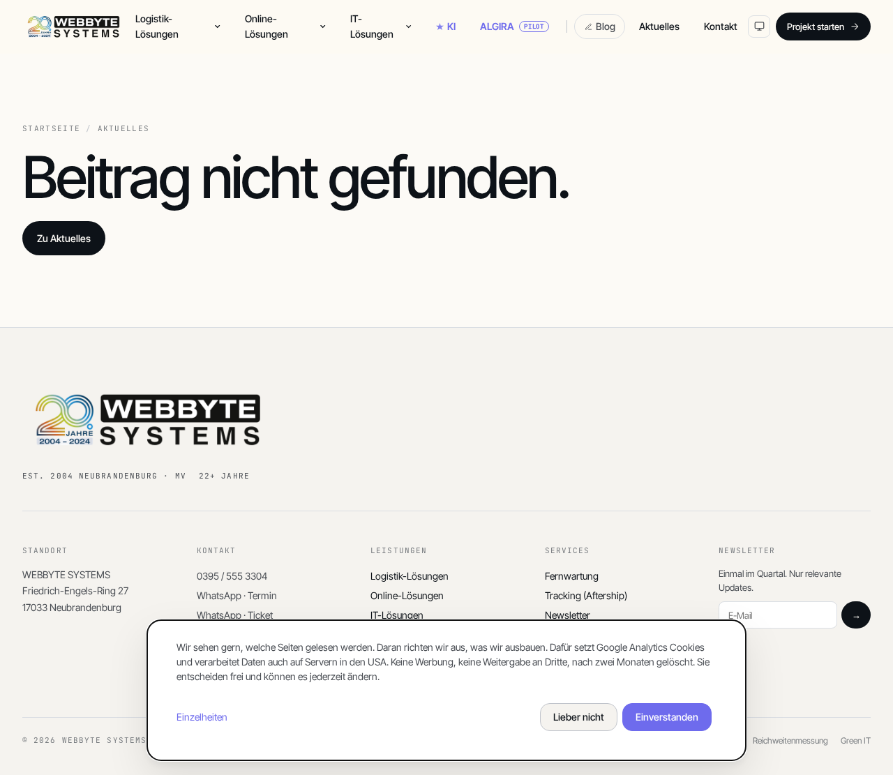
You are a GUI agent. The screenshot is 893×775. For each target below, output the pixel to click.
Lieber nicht (578, 717)
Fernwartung (572, 576)
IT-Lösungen (371, 26)
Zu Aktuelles (64, 238)
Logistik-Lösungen (157, 26)
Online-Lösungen (266, 26)
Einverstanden (667, 717)
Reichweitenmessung (790, 740)
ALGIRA (512, 26)
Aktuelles (659, 26)
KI (451, 26)
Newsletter (567, 615)
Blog (605, 26)
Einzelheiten (202, 717)
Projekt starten (815, 26)
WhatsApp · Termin (237, 595)
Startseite (51, 129)
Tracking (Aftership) (586, 595)
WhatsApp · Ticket (235, 615)
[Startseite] (73, 26)
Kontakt (720, 26)
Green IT (856, 740)
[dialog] (446, 690)
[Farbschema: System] (759, 26)
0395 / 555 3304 (232, 576)
